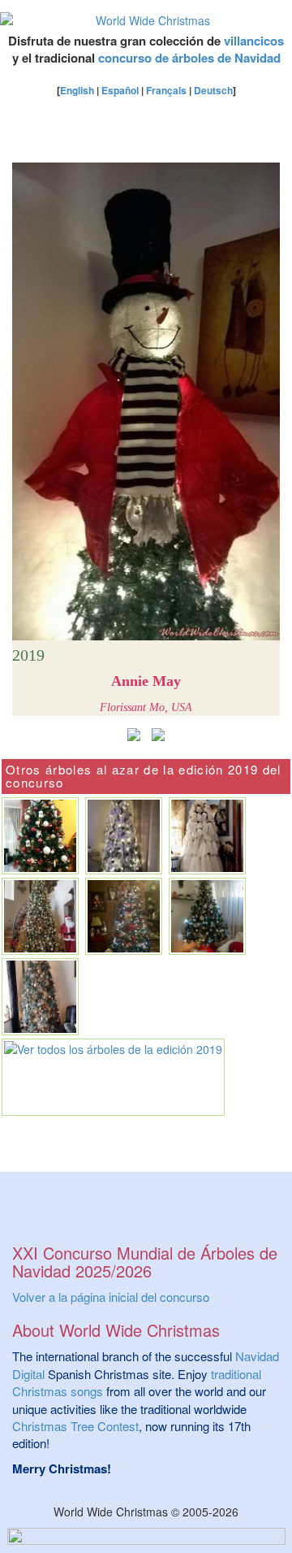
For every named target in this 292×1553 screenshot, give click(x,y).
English (77, 90)
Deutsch (213, 90)
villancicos (254, 41)
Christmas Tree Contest (75, 1425)
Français (166, 90)
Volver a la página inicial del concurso (110, 1296)
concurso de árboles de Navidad (189, 58)
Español (120, 90)
